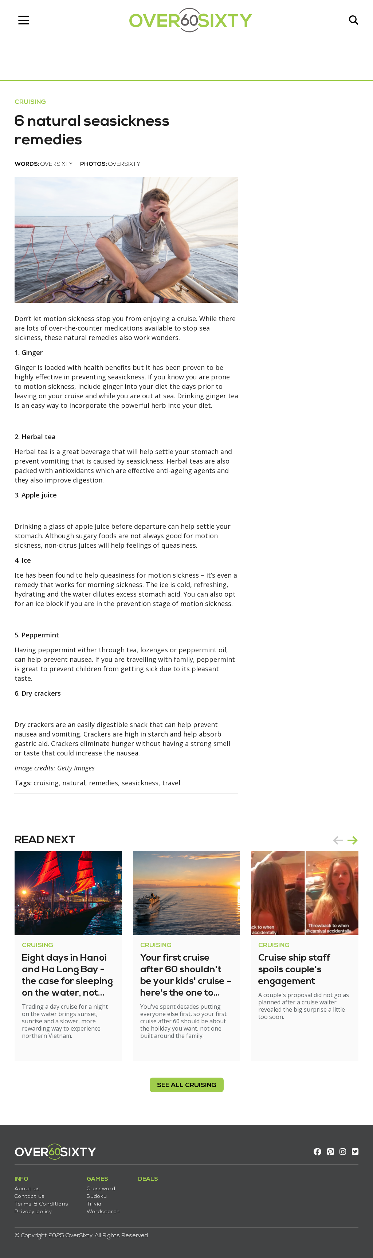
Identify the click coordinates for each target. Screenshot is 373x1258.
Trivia (94, 1204)
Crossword (101, 1189)
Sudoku (97, 1196)
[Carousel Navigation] (345, 840)
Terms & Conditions (41, 1204)
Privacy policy (33, 1212)
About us (27, 1189)
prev (338, 840)
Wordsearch (103, 1212)
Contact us (30, 1196)
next (352, 840)
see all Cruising (186, 1085)
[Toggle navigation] (24, 20)
